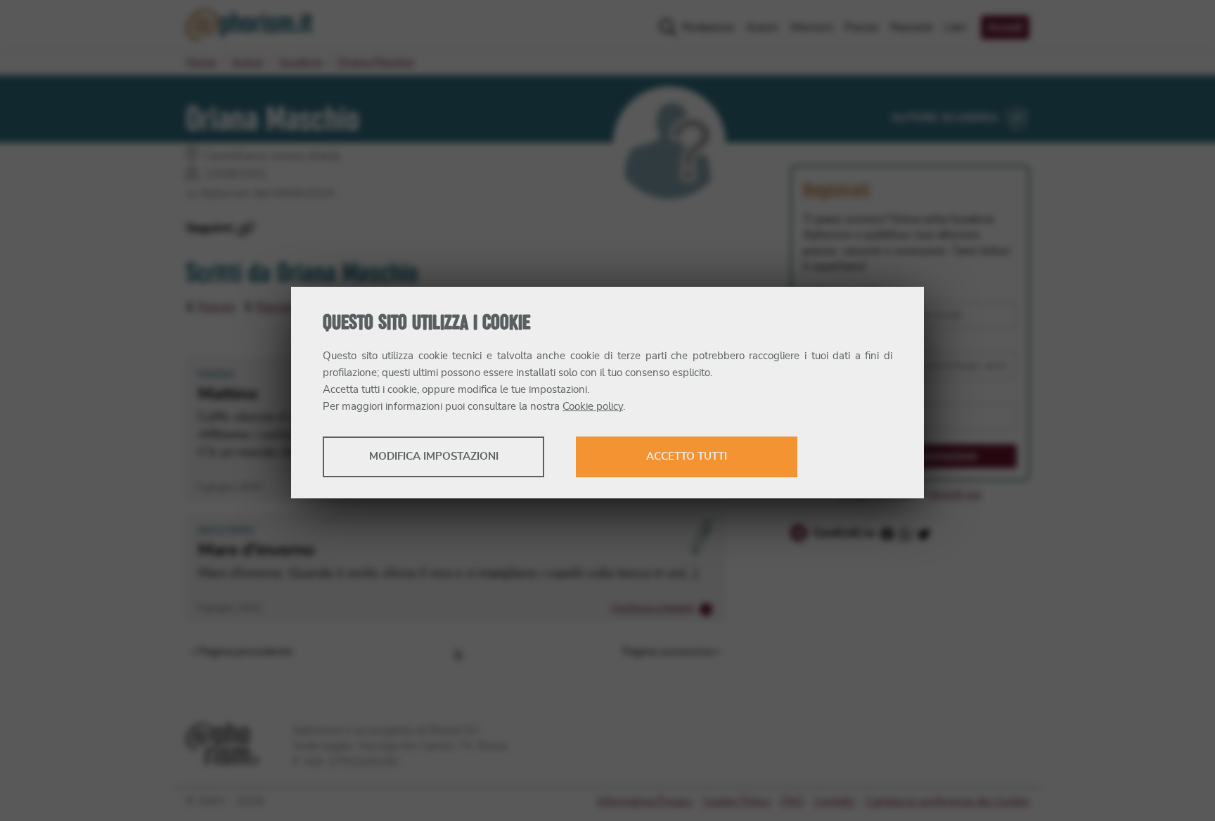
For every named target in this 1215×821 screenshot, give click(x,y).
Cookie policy (592, 406)
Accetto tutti (686, 456)
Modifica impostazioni (434, 456)
